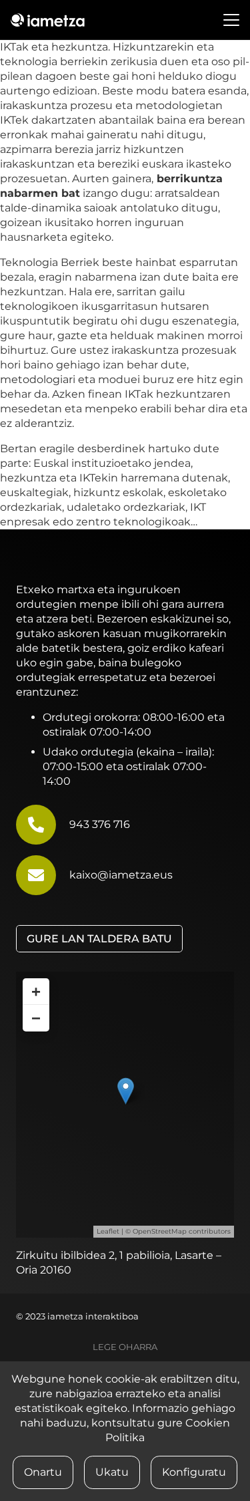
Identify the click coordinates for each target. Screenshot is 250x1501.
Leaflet (108, 1231)
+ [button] (36, 991)
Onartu (43, 1472)
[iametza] (48, 20)
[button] (231, 20)
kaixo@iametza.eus (121, 875)
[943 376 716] (42, 825)
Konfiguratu (194, 1472)
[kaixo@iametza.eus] (42, 875)
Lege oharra (125, 1347)
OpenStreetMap (160, 1231)
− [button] (36, 1018)
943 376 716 (99, 824)
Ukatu (112, 1472)
